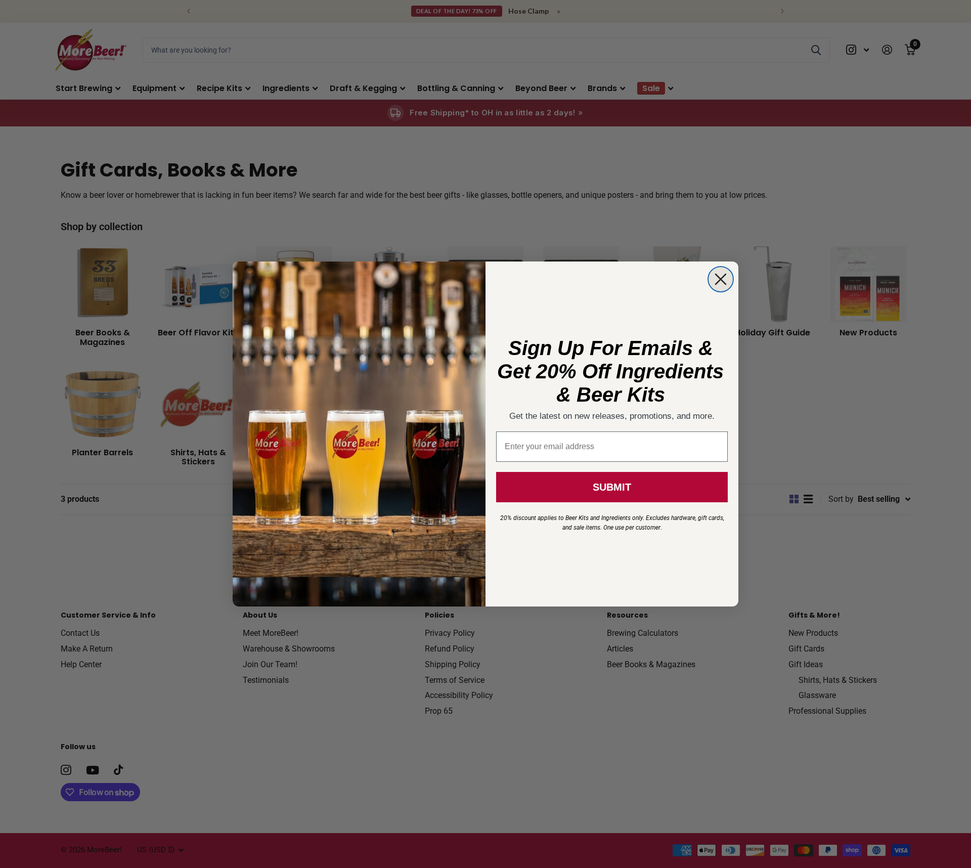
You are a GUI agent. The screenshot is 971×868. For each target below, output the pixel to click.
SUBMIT (612, 487)
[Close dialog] (720, 279)
